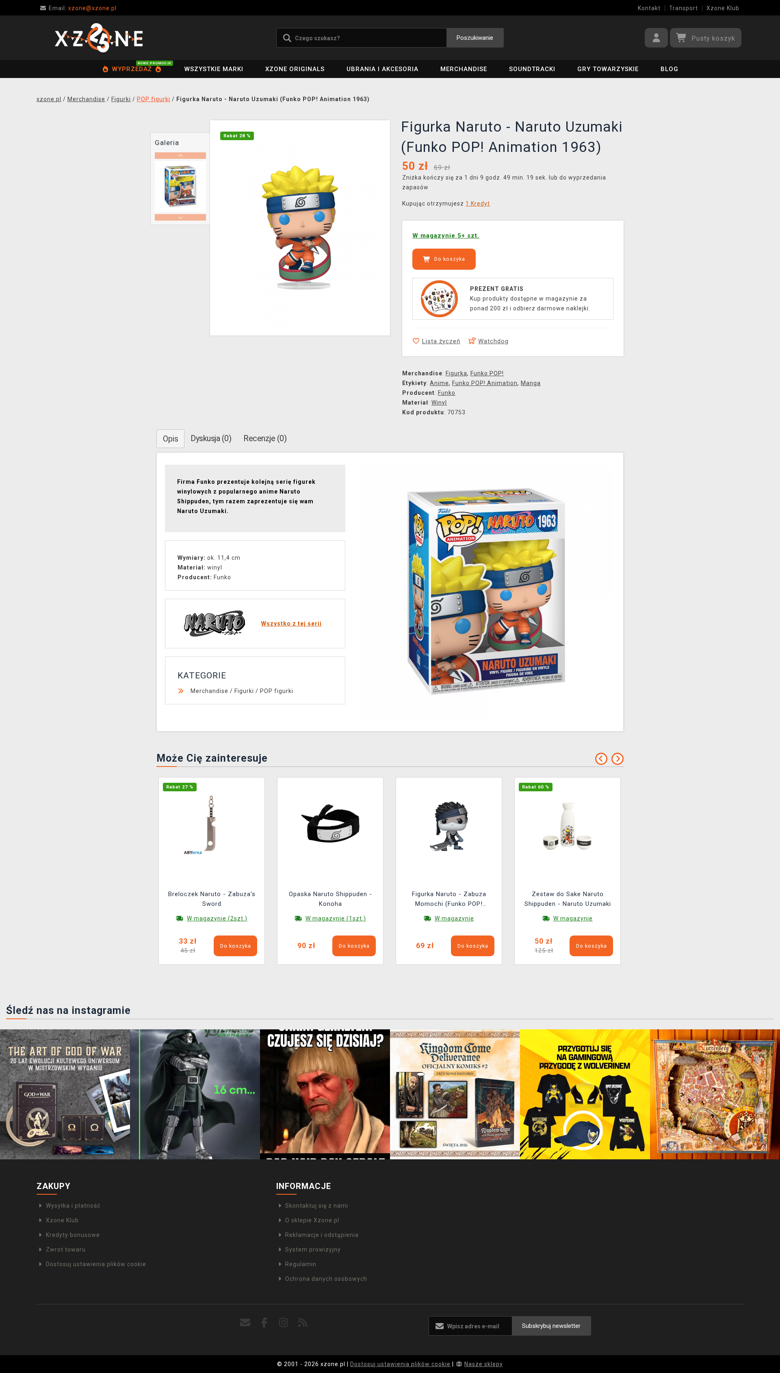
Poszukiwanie (475, 37)
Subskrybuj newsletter (551, 1326)
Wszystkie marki (213, 69)
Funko (446, 393)
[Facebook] (264, 1323)
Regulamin (300, 1264)
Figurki (244, 691)
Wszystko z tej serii (291, 623)
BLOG (669, 69)
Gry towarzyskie (608, 69)
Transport (683, 8)
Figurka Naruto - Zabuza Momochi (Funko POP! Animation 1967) (449, 900)
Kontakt (649, 8)
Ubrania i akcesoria (382, 69)
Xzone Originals (295, 69)
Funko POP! (487, 373)
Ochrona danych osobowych (326, 1279)
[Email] (245, 1323)
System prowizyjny (313, 1249)
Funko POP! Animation (485, 383)
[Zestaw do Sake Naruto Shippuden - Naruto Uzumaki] (567, 825)
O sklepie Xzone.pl (312, 1220)
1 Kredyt (478, 203)
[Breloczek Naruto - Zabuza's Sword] (211, 825)
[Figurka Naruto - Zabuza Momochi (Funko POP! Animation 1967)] (448, 825)
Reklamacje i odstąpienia (322, 1235)
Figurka (456, 373)
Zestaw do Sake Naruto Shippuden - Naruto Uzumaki (567, 898)
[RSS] (303, 1323)
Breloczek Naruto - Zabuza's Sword (212, 898)
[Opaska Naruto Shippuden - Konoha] (330, 825)
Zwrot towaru (66, 1249)
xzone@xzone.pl (83, 8)
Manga (531, 383)
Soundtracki (532, 69)
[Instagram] (283, 1323)
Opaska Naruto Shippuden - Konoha (330, 898)
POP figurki (276, 691)
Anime (439, 383)
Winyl (439, 402)
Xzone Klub (722, 8)
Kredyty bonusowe (73, 1235)
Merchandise (463, 69)
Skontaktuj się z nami (316, 1205)
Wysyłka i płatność (73, 1205)
